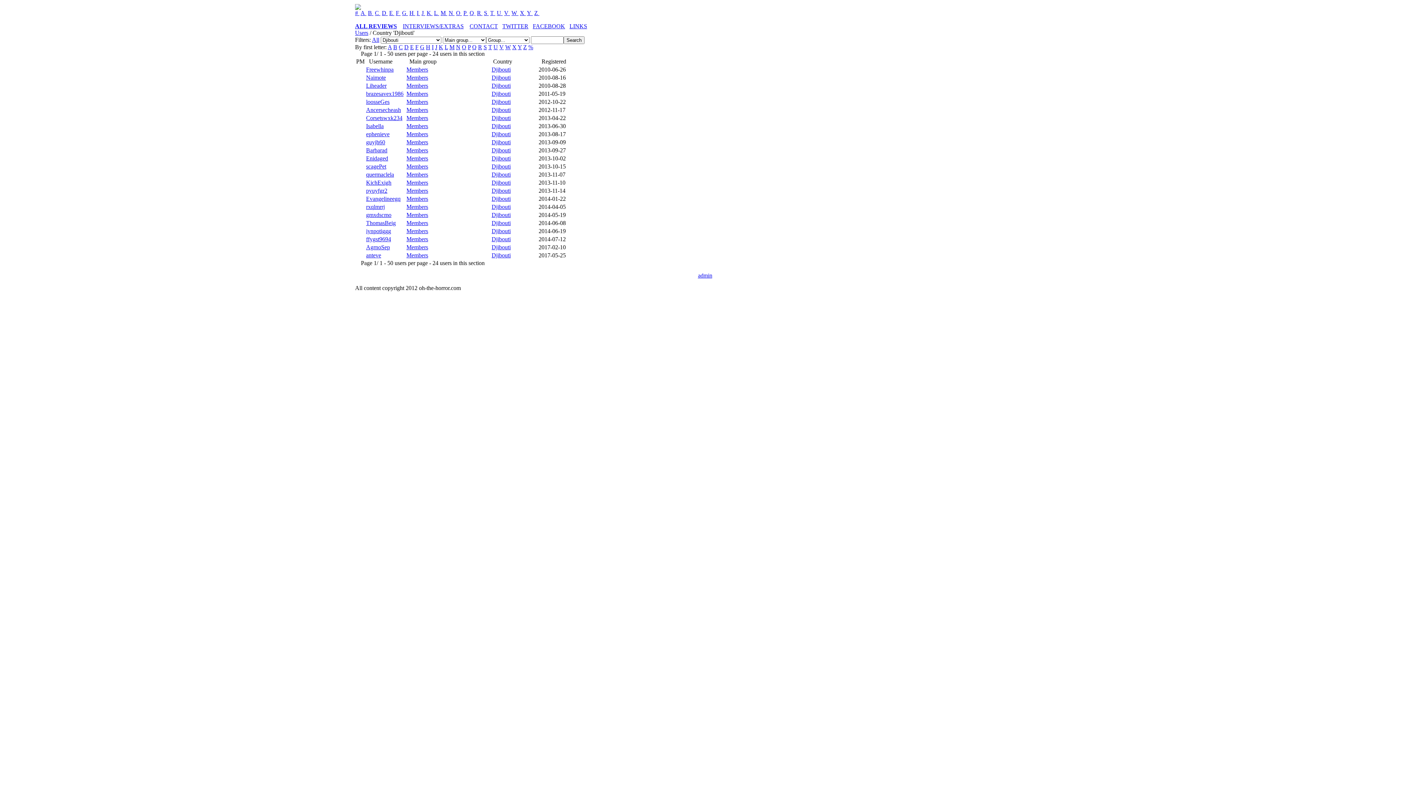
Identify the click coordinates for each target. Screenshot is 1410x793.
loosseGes (378, 102)
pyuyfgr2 (376, 191)
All (375, 40)
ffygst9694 (378, 239)
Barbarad (376, 150)
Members (417, 69)
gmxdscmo (378, 215)
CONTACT (484, 26)
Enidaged (377, 158)
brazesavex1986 (385, 94)
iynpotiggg (378, 231)
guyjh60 (375, 142)
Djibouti (501, 69)
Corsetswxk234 (384, 118)
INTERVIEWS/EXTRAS (433, 26)
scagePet (376, 166)
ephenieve (378, 134)
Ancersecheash (383, 110)
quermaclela (380, 174)
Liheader (376, 86)
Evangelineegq (383, 199)
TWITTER (515, 26)
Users (361, 33)
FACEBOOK (549, 26)
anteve (373, 255)
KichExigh (378, 183)
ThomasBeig (381, 223)
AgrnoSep (378, 247)
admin (705, 275)
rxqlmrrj (375, 207)
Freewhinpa (380, 69)
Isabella (375, 126)
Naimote (376, 78)
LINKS (578, 26)
